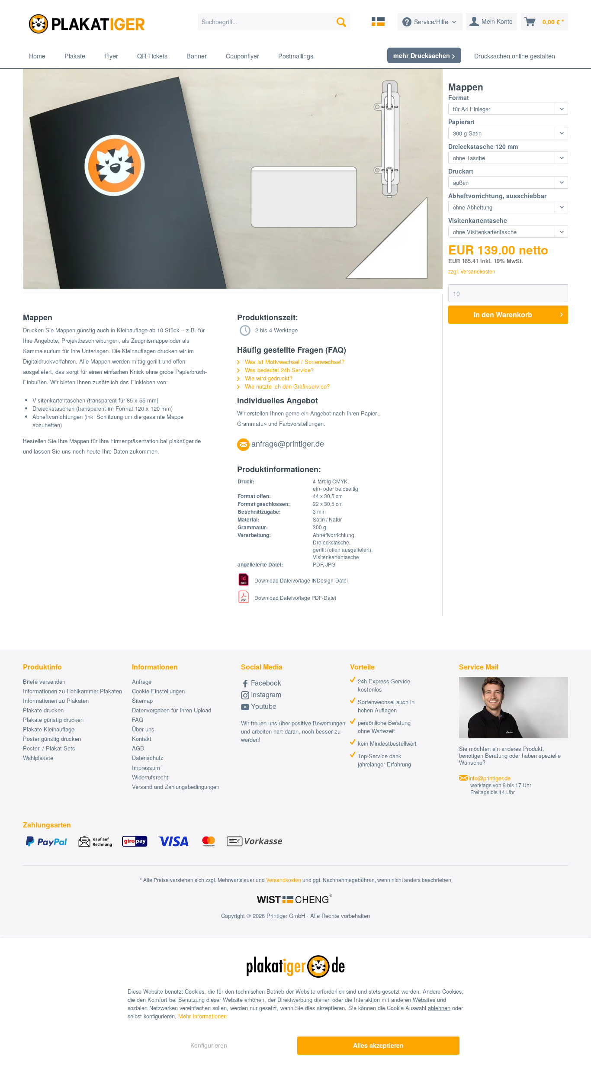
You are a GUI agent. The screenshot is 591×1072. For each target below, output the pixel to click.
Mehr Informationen (202, 1016)
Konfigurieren (208, 1045)
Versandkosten (283, 879)
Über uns (143, 729)
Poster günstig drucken (52, 738)
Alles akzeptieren (378, 1045)
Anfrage (141, 681)
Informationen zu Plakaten (56, 700)
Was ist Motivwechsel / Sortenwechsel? (293, 361)
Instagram (265, 694)
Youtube (262, 706)
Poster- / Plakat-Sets (49, 748)
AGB (138, 748)
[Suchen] (341, 21)
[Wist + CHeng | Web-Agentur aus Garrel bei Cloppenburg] (295, 899)
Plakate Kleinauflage (48, 729)
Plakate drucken (43, 710)
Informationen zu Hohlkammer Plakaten (72, 691)
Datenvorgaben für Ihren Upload (171, 710)
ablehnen (439, 1008)
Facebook (265, 683)
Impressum (146, 767)
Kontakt (141, 738)
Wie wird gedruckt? (267, 378)
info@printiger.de (490, 778)
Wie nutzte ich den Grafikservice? (286, 386)
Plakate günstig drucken (53, 719)
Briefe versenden (44, 681)
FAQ (137, 719)
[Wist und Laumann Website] (378, 21)
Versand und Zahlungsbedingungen (175, 786)
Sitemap (142, 700)
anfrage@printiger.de (287, 443)
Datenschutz (148, 757)
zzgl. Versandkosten (471, 271)
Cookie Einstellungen (158, 691)
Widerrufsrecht (150, 777)
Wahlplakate (38, 757)
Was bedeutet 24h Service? (278, 370)
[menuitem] (274, 21)
